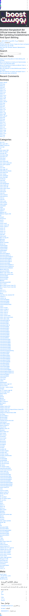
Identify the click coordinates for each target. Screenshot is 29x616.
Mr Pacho (2, 465)
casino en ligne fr (4, 309)
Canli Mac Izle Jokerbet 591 (7, 295)
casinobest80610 (4, 338)
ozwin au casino (4, 490)
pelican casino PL (4, 492)
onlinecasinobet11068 (5, 476)
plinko (1, 503)
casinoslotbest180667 (5, 369)
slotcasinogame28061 (5, 530)
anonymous (3, 218)
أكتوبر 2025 (3, 98)
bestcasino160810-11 (5, 255)
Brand (1, 293)
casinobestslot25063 (5, 349)
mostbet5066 (3, 458)
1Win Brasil (2, 158)
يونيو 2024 (2, 119)
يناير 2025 (2, 111)
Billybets (2, 280)
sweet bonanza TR (4, 546)
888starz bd (3, 212)
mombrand (3, 436)
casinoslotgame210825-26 (7, 372)
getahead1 (2, 400)
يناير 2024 (2, 127)
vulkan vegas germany (5, 557)
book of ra (2, 290)
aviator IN (2, 228)
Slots (1, 536)
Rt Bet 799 (2, 522)
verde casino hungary (5, 551)
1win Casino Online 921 (6, 163)
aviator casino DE (4, 225)
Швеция (2, 566)
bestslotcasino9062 (5, 263)
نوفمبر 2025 (3, 96)
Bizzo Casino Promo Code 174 (8, 285)
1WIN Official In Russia (5, 171)
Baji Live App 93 (4, 237)
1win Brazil (2, 159)
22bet (1, 207)
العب (2, 591)
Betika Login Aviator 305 (6, 272)
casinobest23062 (4, 330)
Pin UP (1, 495)
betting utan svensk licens (6, 274)
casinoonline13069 (5, 366)
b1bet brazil (3, 236)
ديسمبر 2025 (3, 95)
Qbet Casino (3, 509)
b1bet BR (2, 234)
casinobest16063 (4, 322)
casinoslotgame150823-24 (7, 371)
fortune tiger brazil (5, 392)
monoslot (2, 446)
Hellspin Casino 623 (5, 406)
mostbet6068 (3, 460)
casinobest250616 (4, 333)
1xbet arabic (3, 182)
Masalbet (2, 430)
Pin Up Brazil (3, 497)
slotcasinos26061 (4, 532)
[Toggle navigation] (26, 26)
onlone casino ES (4, 487)
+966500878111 (5, 611)
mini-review (3, 433)
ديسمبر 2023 (3, 128)
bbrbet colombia (4, 242)
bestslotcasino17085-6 (6, 261)
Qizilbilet (2, 511)
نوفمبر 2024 (3, 112)
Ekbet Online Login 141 (6, 384)
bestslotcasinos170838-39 (7, 266)
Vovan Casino (3, 555)
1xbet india (3, 190)
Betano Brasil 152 (4, 269)
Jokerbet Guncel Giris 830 (6, 420)
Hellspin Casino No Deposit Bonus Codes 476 (11, 409)
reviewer (2, 519)
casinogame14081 (4, 353)
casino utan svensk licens (6, 317)
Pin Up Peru (3, 500)
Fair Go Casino (4, 385)
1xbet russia (3, 201)
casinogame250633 (5, 357)
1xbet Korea (3, 191)
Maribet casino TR (4, 428)
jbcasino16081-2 (4, 415)
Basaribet (2, 241)
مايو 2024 (2, 120)
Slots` (1, 538)
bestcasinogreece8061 (6, 258)
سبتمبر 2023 (3, 133)
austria (1, 220)
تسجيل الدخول (3, 574)
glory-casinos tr (4, 401)
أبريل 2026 (2, 88)
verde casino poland (5, 552)
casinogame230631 (5, 355)
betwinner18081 (4, 275)
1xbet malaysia (4, 194)
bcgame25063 (3, 245)
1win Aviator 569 (4, 150)
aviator (2, 221)
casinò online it (4, 314)
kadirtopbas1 (3, 422)
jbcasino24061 (3, 417)
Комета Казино (4, 562)
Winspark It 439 (4, 559)
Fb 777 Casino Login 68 (6, 390)
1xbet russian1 (3, 204)
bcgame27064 (3, 248)
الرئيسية (3, 600)
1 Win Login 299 (4, 144)
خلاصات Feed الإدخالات (5, 575)
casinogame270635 (5, 360)
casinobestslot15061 (5, 339)
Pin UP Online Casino (5, 498)
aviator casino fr (4, 226)
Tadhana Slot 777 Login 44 (7, 547)
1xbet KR (2, 193)
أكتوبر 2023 (3, 131)
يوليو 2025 (2, 103)
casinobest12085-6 (5, 320)
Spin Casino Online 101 (6, 541)
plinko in (2, 504)
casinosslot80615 (4, 376)
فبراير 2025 (3, 109)
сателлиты (3, 563)
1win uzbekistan (4, 175)
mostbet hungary (4, 450)
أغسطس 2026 (3, 82)
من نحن (3, 598)
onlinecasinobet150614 (6, 477)
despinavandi (3, 382)
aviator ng (2, 233)
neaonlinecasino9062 (5, 468)
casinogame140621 (5, 352)
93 (0, 215)
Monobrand (3, 441)
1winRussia (2, 178)
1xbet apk (2, 180)
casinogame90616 (4, 365)
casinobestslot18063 (5, 342)
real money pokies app (6, 514)
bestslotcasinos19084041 (6, 268)
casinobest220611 (4, 328)
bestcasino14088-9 (5, 253)
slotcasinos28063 (4, 535)
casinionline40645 (4, 299)
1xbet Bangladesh (4, 183)
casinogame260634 (5, 358)
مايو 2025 (2, 106)
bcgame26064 (3, 247)
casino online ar (4, 312)
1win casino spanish (5, 164)
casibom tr (2, 296)
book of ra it (3, 291)
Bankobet (2, 239)
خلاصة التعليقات (3, 577)
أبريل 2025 (2, 108)
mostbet (2, 447)
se (0, 524)
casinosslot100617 (4, 374)
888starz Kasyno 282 (5, 213)
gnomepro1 (3, 403)
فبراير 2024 (3, 125)
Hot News (2, 414)
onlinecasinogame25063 (6, 484)
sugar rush (2, 543)
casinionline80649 (4, 303)
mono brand (3, 438)
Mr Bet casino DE (4, 462)
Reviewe (2, 517)
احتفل (2, 594)
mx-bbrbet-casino (4, 466)
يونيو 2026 (2, 85)
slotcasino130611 (4, 528)
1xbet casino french (5, 188)
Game (1, 395)
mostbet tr (2, 457)
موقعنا (2, 597)
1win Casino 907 (4, 161)
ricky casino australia (5, 520)
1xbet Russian (3, 202)
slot (1, 525)
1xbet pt (2, 198)
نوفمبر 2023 (3, 130)
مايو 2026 (2, 87)
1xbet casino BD (4, 186)
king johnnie (3, 427)
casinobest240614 (4, 331)
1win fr (1, 166)
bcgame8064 (3, 250)
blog (1, 288)
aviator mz (2, 231)
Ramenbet (2, 512)
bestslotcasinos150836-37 (7, 264)
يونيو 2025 (2, 104)
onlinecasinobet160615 (6, 479)
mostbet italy (3, 452)
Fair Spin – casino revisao (6, 387)
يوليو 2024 (2, 117)
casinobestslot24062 (5, 347)
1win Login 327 (4, 169)
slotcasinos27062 (4, 533)
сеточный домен (4, 565)
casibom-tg (3, 298)
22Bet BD (2, 209)
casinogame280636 (5, 361)
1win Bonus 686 (4, 155)
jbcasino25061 (3, 419)
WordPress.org (3, 579)
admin (3, 41)
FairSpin (2, 388)
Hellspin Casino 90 (5, 407)
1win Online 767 (4, 172)
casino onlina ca (4, 310)
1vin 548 (2, 147)
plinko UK (2, 506)
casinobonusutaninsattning (7, 350)
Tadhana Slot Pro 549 (5, 549)
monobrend (3, 442)
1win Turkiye (3, 174)
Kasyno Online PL (4, 425)
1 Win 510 (2, 142)
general (2, 396)
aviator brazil (3, 223)
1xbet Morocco (4, 196)
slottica (2, 539)
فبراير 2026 (3, 92)
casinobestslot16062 (5, 341)
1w (0, 148)
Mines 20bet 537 (4, 431)
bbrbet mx (2, 244)
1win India (2, 167)
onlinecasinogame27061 (6, 485)
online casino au (4, 471)
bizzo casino (3, 283)
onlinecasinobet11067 (5, 474)
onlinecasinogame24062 (6, 482)
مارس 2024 (3, 123)
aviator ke (2, 229)
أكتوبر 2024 (3, 114)
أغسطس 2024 (3, 115)
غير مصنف (2, 42)
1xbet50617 (3, 206)
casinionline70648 (4, 301)
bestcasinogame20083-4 (6, 256)
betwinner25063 (4, 277)
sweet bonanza (4, 544)
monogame (3, 444)
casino (1, 306)
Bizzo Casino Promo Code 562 (8, 287)
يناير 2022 (2, 136)
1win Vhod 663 (4, 177)
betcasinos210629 (4, 271)
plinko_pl (2, 508)
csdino (1, 380)
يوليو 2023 (2, 135)
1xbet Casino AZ (4, 185)
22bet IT (2, 210)
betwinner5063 (4, 279)
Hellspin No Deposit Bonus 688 (8, 412)
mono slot (2, 439)
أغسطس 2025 (3, 101)
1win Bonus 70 (3, 156)
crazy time (2, 379)
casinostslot (3, 377)
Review (2, 516)
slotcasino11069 (4, 527)
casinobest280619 (4, 336)
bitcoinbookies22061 (5, 282)
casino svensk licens (5, 315)
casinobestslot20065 (5, 345)
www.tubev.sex (4, 560)
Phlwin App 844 (4, 493)
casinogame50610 (4, 363)
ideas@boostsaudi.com (7, 605)
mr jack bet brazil (4, 463)
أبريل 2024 (2, 122)
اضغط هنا (3, 608)
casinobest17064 (4, 323)
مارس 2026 (3, 90)
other (1, 489)
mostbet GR (3, 449)
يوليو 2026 (2, 84)
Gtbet (1, 404)
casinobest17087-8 (5, 325)
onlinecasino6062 (4, 473)
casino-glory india (4, 318)
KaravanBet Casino (5, 423)
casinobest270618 (4, 334)
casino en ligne (4, 307)
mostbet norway (4, 454)
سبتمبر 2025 (3, 100)
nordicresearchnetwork (6, 469)
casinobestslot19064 (5, 344)
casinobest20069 (4, 326)
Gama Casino (3, 393)
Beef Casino (3, 252)
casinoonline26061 (5, 368)
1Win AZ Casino (4, 151)
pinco (1, 501)
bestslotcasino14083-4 (6, 260)
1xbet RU (2, 199)
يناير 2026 (2, 93)
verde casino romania (5, 554)
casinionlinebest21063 (5, 304)
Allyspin (2, 217)
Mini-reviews (3, 435)
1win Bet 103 (3, 153)
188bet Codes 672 (4, 145)
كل (1, 592)
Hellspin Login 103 (4, 411)
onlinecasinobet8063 (5, 481)
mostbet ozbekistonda (6, 455)
